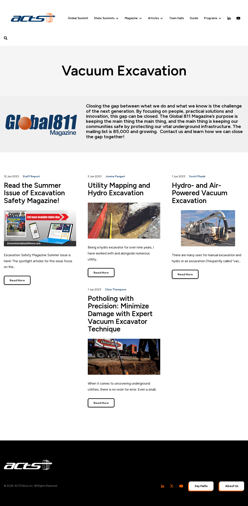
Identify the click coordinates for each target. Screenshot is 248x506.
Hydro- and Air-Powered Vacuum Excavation (199, 193)
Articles (153, 18)
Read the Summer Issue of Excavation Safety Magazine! (34, 193)
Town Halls (176, 18)
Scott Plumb (197, 176)
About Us (231, 486)
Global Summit (78, 18)
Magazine (131, 18)
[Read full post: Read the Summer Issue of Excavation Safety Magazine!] (40, 228)
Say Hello (201, 486)
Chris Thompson (115, 289)
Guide (194, 18)
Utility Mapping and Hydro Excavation (119, 189)
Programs (210, 18)
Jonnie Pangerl (115, 176)
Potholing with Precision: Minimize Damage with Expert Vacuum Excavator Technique (120, 313)
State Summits (104, 18)
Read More (17, 280)
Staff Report (31, 176)
